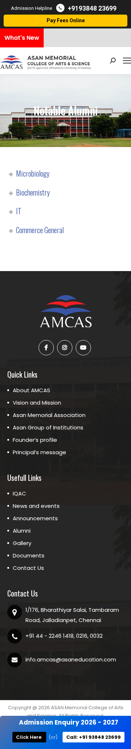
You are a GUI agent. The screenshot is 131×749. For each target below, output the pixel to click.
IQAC (19, 493)
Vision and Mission (37, 402)
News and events (36, 506)
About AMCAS (31, 390)
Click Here (29, 737)
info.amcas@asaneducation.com (70, 659)
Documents (28, 555)
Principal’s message (39, 452)
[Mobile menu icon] (127, 61)
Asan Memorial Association (49, 415)
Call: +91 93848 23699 (93, 737)
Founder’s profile (35, 440)
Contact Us (28, 568)
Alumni (22, 530)
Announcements (35, 518)
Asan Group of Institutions (48, 427)
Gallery (22, 543)
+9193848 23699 (92, 8)
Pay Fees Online (66, 20)
